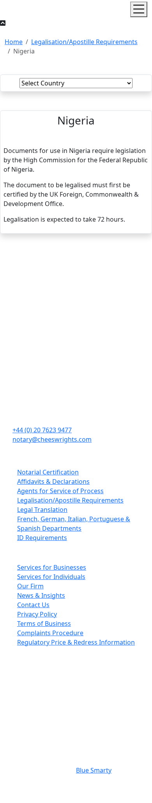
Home (14, 41)
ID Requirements (42, 537)
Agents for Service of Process (60, 491)
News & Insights (41, 595)
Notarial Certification (48, 472)
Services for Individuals (51, 576)
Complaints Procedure (50, 633)
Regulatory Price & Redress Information (76, 642)
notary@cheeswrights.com (52, 439)
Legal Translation (42, 509)
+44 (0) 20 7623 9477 (42, 430)
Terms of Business (44, 623)
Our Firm (30, 586)
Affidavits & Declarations (53, 481)
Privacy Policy (37, 614)
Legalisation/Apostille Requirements (84, 41)
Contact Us (33, 604)
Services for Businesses (51, 567)
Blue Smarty (93, 770)
